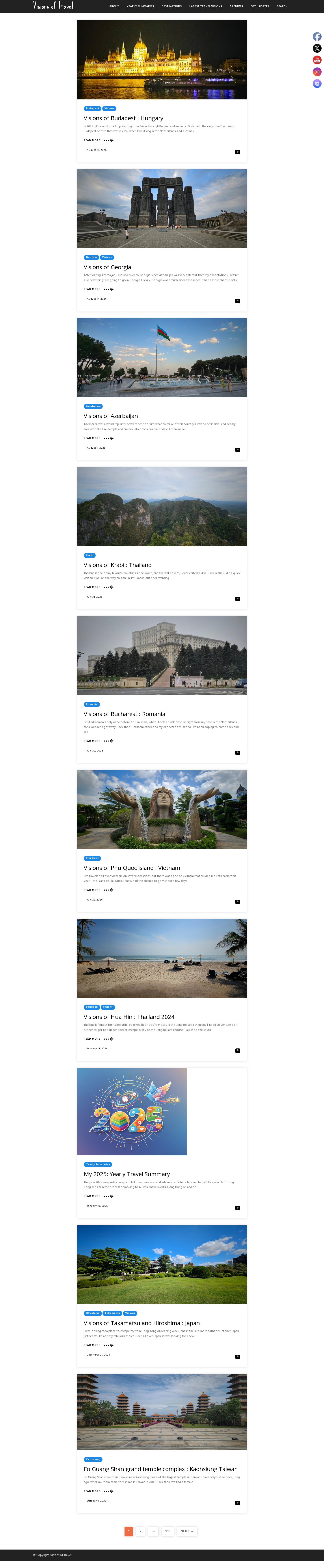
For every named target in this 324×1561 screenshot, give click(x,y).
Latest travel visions (205, 6)
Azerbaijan (93, 406)
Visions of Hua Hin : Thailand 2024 (129, 1017)
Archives (236, 6)
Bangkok (92, 1007)
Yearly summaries (140, 6)
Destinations (172, 6)
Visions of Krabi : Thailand (118, 565)
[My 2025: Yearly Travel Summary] (132, 1111)
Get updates (260, 6)
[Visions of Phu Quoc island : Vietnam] (162, 809)
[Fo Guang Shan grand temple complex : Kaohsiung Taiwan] (162, 1412)
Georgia (91, 257)
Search (282, 6)
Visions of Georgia (107, 267)
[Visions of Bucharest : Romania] (162, 655)
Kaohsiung (93, 1459)
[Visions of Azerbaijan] (162, 357)
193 (167, 1531)
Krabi (89, 555)
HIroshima (93, 1313)
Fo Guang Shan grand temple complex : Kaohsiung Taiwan (161, 1469)
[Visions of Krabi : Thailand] (162, 506)
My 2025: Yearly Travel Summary (127, 1174)
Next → (187, 1531)
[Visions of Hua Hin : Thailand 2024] (162, 958)
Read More (92, 140)
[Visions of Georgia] (162, 208)
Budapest (92, 108)
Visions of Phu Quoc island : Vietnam (132, 868)
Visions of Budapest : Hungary (123, 118)
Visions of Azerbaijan (111, 416)
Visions (109, 108)
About (114, 6)
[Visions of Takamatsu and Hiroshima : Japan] (162, 1264)
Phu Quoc (92, 858)
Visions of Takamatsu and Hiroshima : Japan (142, 1323)
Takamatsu (112, 1313)
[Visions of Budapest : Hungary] (162, 59)
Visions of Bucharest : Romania (124, 714)
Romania (92, 704)
